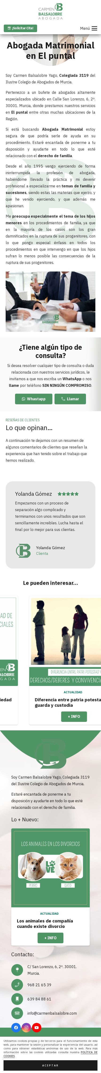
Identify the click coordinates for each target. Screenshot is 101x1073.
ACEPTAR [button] (50, 1065)
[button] (88, 28)
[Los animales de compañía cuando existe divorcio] (50, 867)
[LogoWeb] (50, 11)
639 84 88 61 (39, 999)
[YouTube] (36, 1027)
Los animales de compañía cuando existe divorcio (45, 923)
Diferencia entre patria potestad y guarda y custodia (47, 702)
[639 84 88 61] (19, 999)
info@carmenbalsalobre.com (52, 1013)
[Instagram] (26, 1027)
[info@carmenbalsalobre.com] (19, 1013)
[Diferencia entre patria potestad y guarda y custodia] (50, 641)
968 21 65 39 (39, 985)
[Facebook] (16, 1027)
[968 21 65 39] (19, 985)
